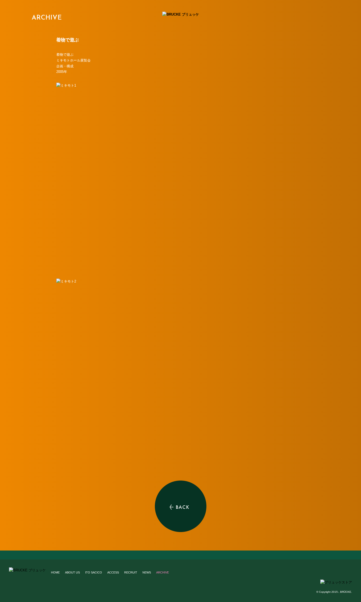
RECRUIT (130, 572)
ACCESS (113, 572)
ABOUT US (72, 572)
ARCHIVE (47, 18)
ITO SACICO (93, 572)
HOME (55, 572)
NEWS (146, 572)
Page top (180, 555)
